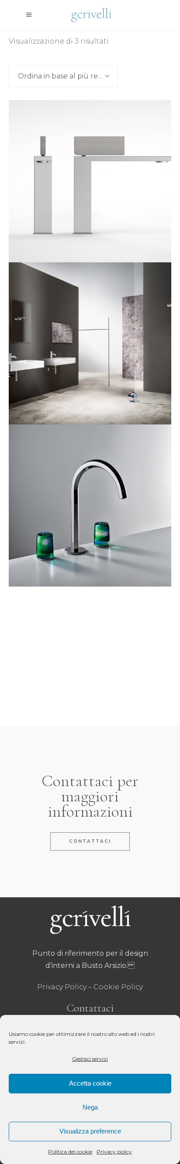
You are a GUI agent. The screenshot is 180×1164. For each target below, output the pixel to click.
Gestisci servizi (90, 1058)
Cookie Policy (118, 987)
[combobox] (63, 76)
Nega (90, 1107)
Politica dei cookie (70, 1151)
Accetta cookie (90, 1083)
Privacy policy (114, 1151)
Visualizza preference (90, 1131)
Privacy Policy (62, 987)
